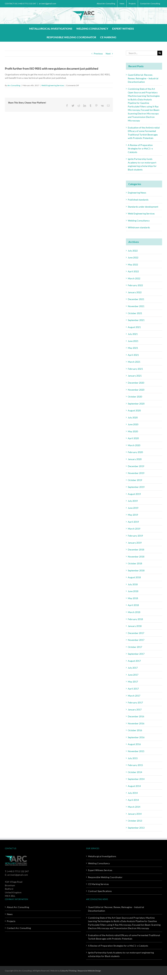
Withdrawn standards (139, 227)
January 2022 (135, 292)
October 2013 (135, 820)
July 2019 (133, 500)
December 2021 (136, 299)
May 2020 (133, 431)
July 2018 (133, 584)
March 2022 (134, 278)
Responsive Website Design (89, 970)
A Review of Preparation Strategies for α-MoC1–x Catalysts (140, 148)
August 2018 (134, 577)
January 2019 (135, 542)
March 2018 (134, 612)
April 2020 (133, 438)
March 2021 (134, 361)
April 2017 (133, 688)
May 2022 (133, 264)
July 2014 (133, 792)
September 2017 (136, 653)
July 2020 (133, 417)
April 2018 (133, 605)
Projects (11, 921)
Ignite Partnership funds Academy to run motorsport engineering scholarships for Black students (121, 954)
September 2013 (136, 827)
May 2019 (133, 514)
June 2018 (133, 591)
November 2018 (136, 556)
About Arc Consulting (18, 907)
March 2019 (134, 528)
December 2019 (136, 466)
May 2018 (133, 598)
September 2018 (136, 570)
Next (108, 53)
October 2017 (135, 647)
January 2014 (135, 813)
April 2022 (133, 271)
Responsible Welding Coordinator (105, 877)
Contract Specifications (100, 891)
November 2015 (136, 751)
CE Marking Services (98, 884)
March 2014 (134, 806)
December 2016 (136, 716)
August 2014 (134, 786)
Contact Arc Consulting (19, 928)
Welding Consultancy (139, 220)
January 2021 (135, 375)
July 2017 (133, 667)
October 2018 (135, 563)
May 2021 (133, 347)
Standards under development (143, 206)
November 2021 (136, 306)
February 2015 (135, 765)
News (10, 914)
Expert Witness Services (100, 870)
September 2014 (136, 779)
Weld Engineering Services (52, 85)
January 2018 (135, 626)
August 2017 (134, 660)
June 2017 (133, 674)
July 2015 (133, 758)
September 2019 (136, 487)
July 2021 (133, 334)
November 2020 (136, 389)
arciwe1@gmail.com (47, 3)
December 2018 (136, 549)
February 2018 (135, 619)
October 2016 (135, 730)
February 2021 (135, 368)
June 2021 (133, 341)
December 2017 (136, 633)
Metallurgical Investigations (102, 856)
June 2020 (133, 424)
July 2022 (133, 250)
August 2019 (134, 494)
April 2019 (133, 521)
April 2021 (133, 354)
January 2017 (135, 709)
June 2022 (133, 257)
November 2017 (136, 640)
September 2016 (136, 737)
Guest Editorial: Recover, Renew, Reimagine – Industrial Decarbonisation (143, 78)
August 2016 (134, 744)
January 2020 (135, 459)
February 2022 (135, 285)
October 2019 (135, 480)
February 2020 (135, 452)
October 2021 (135, 313)
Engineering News (137, 192)
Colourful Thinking (68, 970)
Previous (98, 53)
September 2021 (136, 320)
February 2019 (135, 535)
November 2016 (136, 723)
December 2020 (136, 382)
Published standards (138, 199)
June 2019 (133, 507)
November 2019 (136, 473)
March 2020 (134, 445)
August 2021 (134, 327)
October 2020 (135, 396)
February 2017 (135, 702)
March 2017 (134, 695)
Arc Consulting (14, 85)
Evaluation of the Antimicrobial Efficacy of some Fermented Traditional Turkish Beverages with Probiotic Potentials (124, 937)
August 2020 (134, 410)
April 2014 (133, 799)
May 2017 (133, 681)
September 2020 (136, 403)
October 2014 (135, 772)
